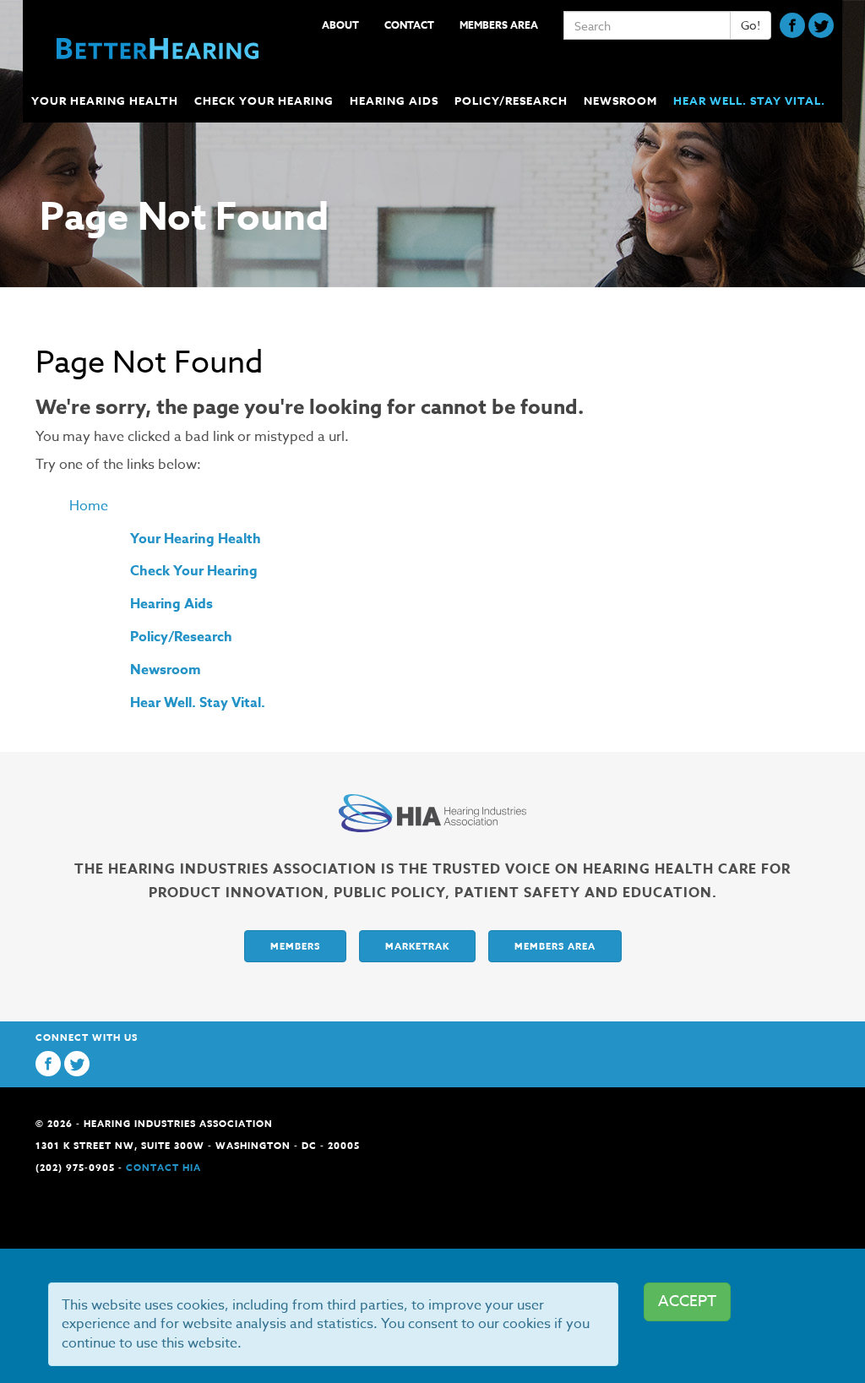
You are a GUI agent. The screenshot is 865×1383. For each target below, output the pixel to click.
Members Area (499, 25)
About (340, 25)
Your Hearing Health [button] (104, 100)
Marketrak (417, 945)
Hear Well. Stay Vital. (749, 100)
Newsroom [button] (620, 100)
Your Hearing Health (195, 539)
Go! (750, 25)
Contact (409, 25)
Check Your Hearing (194, 571)
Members (295, 945)
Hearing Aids (171, 604)
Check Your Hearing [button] (264, 100)
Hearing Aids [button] (394, 100)
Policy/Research (181, 637)
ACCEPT (687, 1301)
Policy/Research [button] (511, 100)
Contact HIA (163, 1167)
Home (88, 506)
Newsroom (165, 670)
